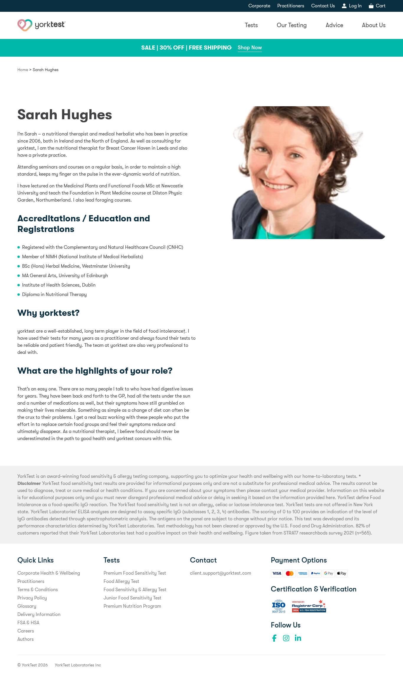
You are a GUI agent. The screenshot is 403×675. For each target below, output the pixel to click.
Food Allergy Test (121, 581)
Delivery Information (38, 614)
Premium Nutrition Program (132, 606)
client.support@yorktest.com (220, 573)
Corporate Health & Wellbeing (48, 573)
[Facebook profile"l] (274, 638)
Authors (25, 639)
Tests (251, 25)
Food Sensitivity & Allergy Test (135, 589)
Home (22, 69)
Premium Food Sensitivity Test (135, 573)
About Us (374, 25)
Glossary (26, 606)
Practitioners (290, 6)
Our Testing (292, 25)
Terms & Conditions (37, 589)
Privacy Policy (32, 598)
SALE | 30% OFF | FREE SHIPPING (186, 47)
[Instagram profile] (286, 638)
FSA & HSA (28, 622)
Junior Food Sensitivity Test (132, 598)
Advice (334, 25)
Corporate (259, 6)
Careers (25, 631)
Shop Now (250, 47)
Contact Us (323, 6)
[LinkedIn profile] (298, 638)
